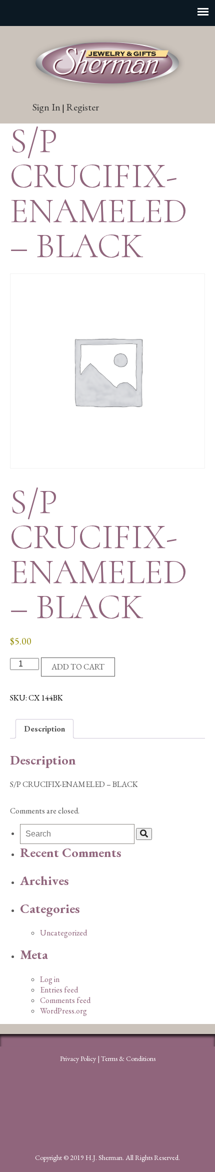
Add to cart (78, 667)
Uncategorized (63, 933)
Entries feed (59, 989)
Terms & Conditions (128, 1058)
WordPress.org (63, 1011)
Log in (50, 979)
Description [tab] (44, 729)
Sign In (46, 107)
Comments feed (65, 1000)
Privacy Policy (78, 1058)
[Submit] (144, 834)
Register (82, 107)
